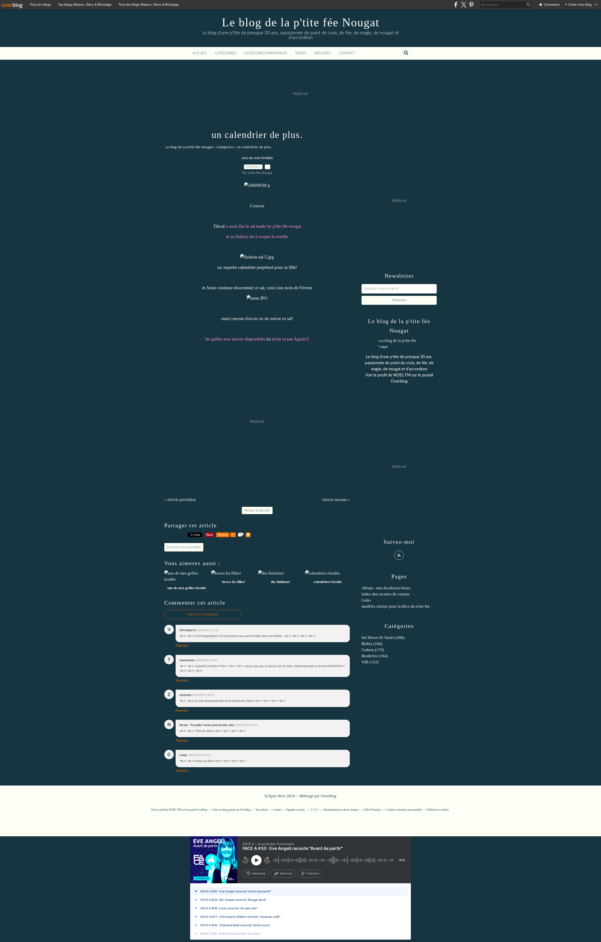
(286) (383, 637)
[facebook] (456, 4)
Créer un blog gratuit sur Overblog (231, 809)
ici (268, 338)
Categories (224, 147)
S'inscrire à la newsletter (184, 547)
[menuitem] (200, 53)
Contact (347, 53)
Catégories (225, 53)
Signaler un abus (296, 809)
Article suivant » (336, 499)
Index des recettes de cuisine (385, 594)
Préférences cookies (438, 809)
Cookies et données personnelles (404, 809)
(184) (372, 643)
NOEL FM (402, 375)
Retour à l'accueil (257, 510)
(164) (375, 656)
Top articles (261, 809)
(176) (373, 650)
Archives (322, 53)
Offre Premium (372, 809)
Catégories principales (265, 53)
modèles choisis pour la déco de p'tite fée (396, 606)
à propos (313, 873)
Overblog (328, 796)
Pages (300, 53)
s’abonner (259, 873)
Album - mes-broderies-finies (386, 588)
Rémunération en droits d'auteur (341, 809)
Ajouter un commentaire (203, 614)
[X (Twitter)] (463, 4)
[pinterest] (471, 4)
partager (286, 873)
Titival (219, 226)
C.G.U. (315, 809)
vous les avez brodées (257, 158)
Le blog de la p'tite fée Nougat (300, 22)
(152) (370, 662)
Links (366, 600)
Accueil (200, 53)
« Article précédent (180, 499)
